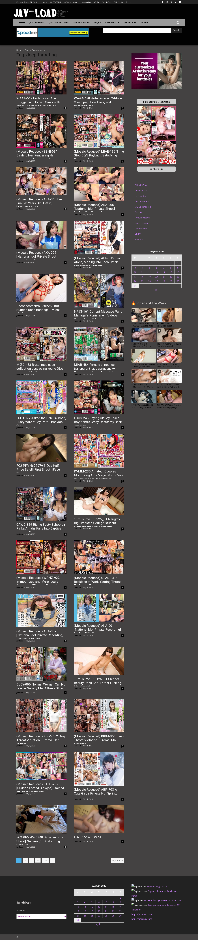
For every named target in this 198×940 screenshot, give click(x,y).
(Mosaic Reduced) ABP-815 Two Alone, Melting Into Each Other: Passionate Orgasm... (97, 262)
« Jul (155, 289)
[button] (178, 22)
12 (149, 272)
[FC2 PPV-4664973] (99, 819)
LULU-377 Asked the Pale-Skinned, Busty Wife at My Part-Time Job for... (41, 422)
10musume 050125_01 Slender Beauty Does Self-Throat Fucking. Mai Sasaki (98, 683)
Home (19, 50)
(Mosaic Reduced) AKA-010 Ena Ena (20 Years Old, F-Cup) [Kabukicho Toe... (39, 203)
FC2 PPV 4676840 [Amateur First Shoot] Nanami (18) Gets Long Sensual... (40, 841)
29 (171, 281)
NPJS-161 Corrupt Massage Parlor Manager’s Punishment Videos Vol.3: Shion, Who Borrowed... (99, 315)
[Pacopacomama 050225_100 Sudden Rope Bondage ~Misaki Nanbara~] (41, 288)
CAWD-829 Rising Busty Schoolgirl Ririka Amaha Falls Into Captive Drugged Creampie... (41, 528)
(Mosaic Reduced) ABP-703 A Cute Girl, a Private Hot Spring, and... (95, 793)
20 (156, 276)
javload (19, 108)
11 (142, 272)
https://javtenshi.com (142, 914)
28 (163, 281)
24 (135, 281)
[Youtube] (180, 2)
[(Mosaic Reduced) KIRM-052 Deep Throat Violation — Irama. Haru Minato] (41, 715)
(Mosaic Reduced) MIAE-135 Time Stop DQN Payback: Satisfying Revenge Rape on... (99, 155)
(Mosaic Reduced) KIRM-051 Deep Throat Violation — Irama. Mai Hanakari (99, 740)
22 (171, 276)
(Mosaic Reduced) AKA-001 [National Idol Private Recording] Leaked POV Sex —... (97, 629)
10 (135, 272)
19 (149, 276)
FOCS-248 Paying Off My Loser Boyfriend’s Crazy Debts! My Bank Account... (98, 422)
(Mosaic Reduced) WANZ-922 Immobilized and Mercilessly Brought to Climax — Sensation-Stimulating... (38, 583)
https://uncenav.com (141, 918)
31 (135, 285)
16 (178, 272)
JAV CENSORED (142, 201)
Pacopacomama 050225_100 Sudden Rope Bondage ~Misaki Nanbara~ (38, 310)
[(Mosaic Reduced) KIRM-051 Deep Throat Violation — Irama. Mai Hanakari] (99, 715)
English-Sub (140, 195)
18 (142, 276)
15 (171, 272)
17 (135, 276)
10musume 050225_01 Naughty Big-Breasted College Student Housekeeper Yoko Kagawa (97, 523)
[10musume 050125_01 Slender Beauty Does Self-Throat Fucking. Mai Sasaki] (99, 661)
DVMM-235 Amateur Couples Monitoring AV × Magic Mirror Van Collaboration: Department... (98, 475)
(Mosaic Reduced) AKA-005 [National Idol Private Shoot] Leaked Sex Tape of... (36, 256)
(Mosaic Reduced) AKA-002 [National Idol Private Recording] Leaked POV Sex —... (39, 635)
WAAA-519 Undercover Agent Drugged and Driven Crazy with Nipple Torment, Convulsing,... (38, 102)
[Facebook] (162, 2)
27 (156, 281)
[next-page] (52, 860)
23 (178, 276)
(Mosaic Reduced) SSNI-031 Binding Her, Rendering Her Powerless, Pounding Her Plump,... (41, 155)
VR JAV (138, 233)
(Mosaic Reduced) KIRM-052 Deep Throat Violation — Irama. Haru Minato (41, 740)
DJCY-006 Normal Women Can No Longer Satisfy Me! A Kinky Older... (41, 686)
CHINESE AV (141, 185)
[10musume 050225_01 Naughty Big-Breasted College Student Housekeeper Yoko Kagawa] (99, 501)
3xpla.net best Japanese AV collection (162, 900)
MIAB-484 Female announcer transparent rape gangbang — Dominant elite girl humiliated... (96, 368)
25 (142, 281)
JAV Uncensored (143, 206)
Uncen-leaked (141, 223)
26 (149, 281)
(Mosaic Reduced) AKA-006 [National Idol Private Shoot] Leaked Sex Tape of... (94, 208)
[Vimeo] (175, 2)
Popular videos (142, 217)
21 (163, 276)
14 (163, 272)
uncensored (141, 228)
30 (178, 281)
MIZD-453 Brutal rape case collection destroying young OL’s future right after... (39, 368)
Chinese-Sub (141, 190)
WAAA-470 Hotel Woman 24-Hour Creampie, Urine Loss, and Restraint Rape (98, 102)
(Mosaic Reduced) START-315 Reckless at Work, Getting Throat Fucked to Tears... (97, 582)
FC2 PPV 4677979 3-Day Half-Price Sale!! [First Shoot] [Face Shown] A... (38, 469)
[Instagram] (167, 2)
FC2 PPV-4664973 (87, 837)
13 (156, 272)
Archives (20, 910)
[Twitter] (171, 2)
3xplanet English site (157, 886)
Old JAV (138, 212)
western (139, 239)
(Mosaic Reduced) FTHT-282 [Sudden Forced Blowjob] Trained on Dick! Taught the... (40, 788)
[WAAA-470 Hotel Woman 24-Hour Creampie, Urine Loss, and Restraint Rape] (99, 77)
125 (45, 860)
